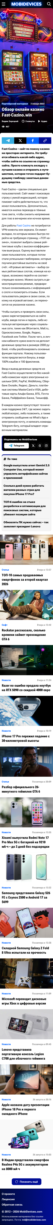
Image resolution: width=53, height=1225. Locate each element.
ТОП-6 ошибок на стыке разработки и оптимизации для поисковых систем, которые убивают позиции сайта (25, 508)
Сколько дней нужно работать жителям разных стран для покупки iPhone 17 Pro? (24, 490)
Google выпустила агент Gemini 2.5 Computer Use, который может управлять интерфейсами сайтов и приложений (26, 471)
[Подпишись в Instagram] (46, 445)
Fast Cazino (24, 225)
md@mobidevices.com (34, 1219)
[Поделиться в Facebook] (32, 140)
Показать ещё (29, 1181)
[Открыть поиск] (49, 4)
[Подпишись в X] (33, 445)
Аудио (44, 121)
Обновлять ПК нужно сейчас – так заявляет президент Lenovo (26, 524)
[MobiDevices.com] (26, 4)
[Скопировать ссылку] (45, 140)
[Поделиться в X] (20, 140)
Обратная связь (12, 1204)
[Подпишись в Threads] (39, 445)
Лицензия (8, 1199)
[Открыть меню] (3, 4)
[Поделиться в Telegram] (8, 140)
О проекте (8, 1193)
